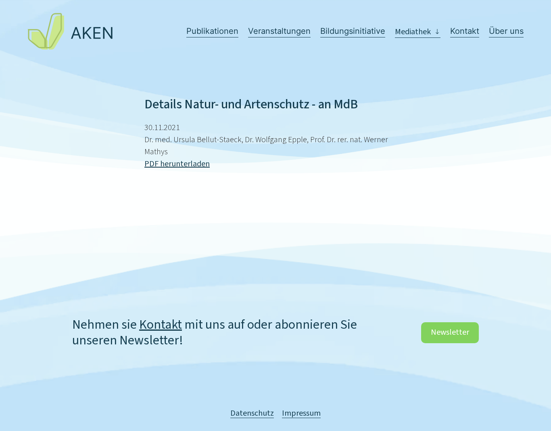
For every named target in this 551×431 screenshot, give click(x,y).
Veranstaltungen (279, 31)
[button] (417, 32)
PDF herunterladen (177, 164)
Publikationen (212, 31)
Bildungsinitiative (352, 31)
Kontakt (464, 31)
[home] (70, 31)
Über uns (506, 31)
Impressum (301, 413)
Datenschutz (252, 413)
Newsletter (450, 332)
